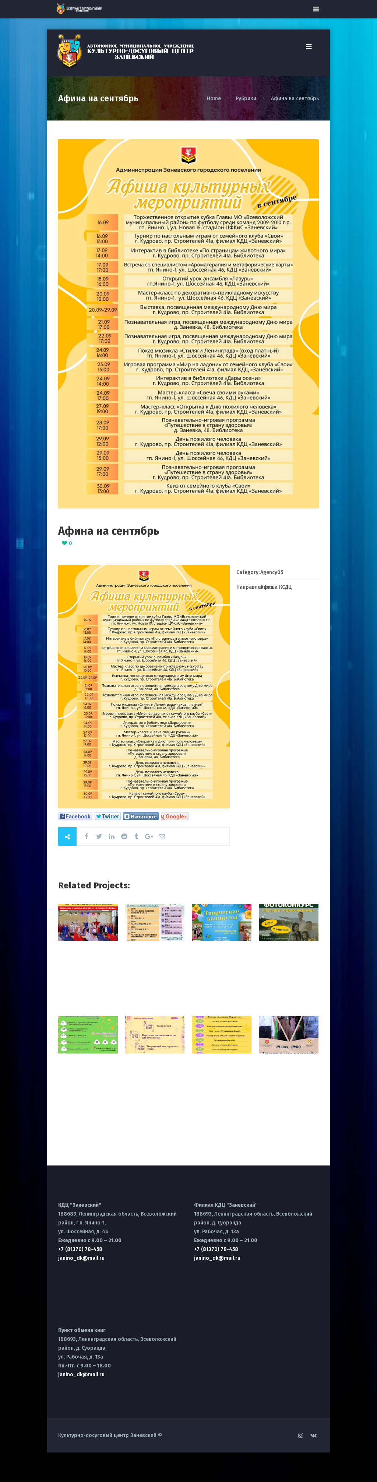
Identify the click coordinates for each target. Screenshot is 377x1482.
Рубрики (246, 98)
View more (88, 922)
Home (214, 98)
